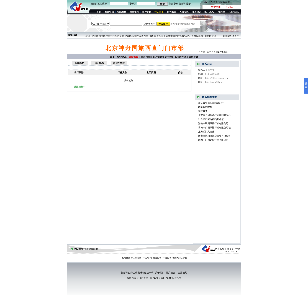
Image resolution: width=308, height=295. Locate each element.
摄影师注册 (185, 3)
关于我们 (169, 57)
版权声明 (148, 272)
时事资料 (134, 12)
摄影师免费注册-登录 (132, 272)
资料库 (221, 12)
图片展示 (158, 57)
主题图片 (182, 272)
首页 (98, 12)
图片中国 (109, 12)
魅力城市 (171, 12)
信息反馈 (193, 57)
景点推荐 (146, 57)
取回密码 (173, 3)
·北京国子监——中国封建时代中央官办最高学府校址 (227, 35)
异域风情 (121, 12)
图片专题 (146, 12)
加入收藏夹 (224, 2)
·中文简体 (215, 7)
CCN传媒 (143, 278)
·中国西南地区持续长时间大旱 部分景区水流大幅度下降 (115, 35)
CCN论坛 (234, 12)
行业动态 (122, 57)
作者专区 (184, 12)
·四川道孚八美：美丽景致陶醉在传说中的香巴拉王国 (172, 35)
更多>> (235, 35)
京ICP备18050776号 (171, 278)
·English (229, 7)
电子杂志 (209, 12)
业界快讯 (196, 12)
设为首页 (213, 2)
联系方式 (181, 57)
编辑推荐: (73, 35)
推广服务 (170, 272)
